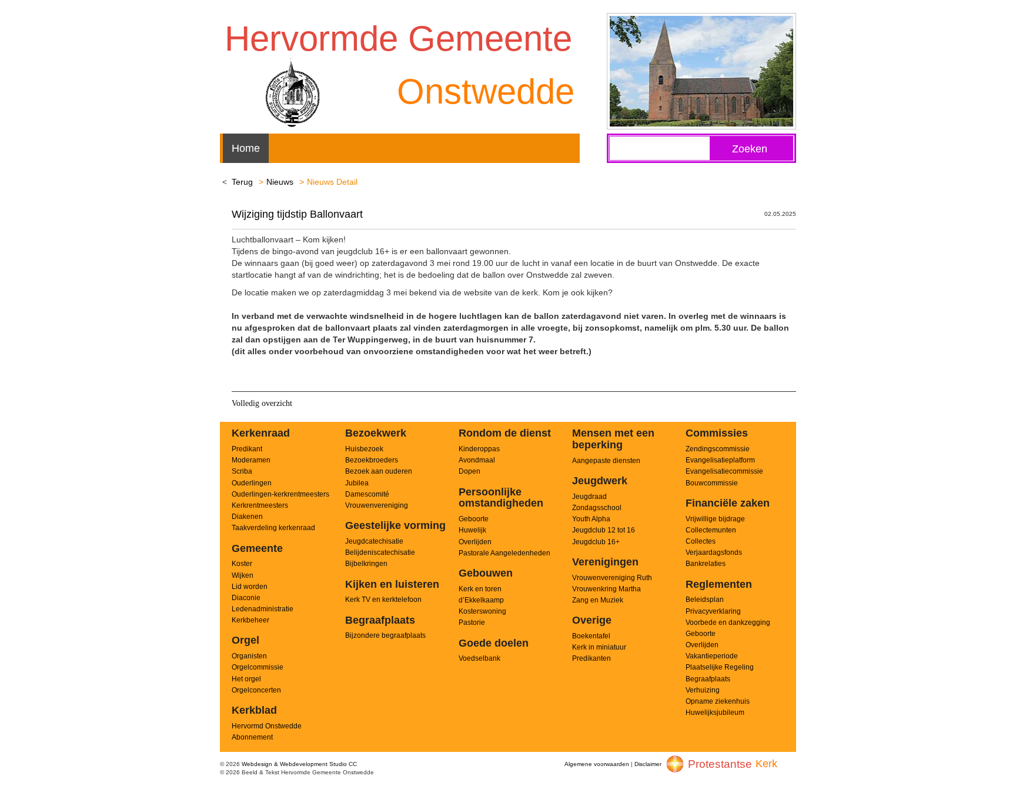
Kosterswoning (482, 611)
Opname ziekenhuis (718, 701)
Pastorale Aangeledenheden (504, 553)
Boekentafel (591, 636)
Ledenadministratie (262, 609)
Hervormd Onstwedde (267, 726)
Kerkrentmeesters (260, 505)
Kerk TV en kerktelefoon (383, 599)
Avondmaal (477, 460)
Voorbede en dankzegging (728, 622)
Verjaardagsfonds (714, 552)
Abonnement (252, 737)
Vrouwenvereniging (376, 505)
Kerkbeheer (250, 620)
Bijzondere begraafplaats (385, 635)
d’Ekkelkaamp (481, 600)
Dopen (469, 471)
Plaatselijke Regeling (720, 667)
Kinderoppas (479, 449)
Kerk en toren (480, 589)
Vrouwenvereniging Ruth (612, 578)
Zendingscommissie (718, 449)
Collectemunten (711, 530)
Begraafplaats (708, 679)
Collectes (701, 541)
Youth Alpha (591, 519)
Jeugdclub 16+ (596, 542)
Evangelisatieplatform (720, 460)
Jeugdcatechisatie (374, 541)
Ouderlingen (252, 483)
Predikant (247, 449)
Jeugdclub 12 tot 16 (603, 530)
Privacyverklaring (713, 611)
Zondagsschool (596, 508)
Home (246, 148)
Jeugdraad (589, 496)
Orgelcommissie (257, 667)
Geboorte (474, 519)
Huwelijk (472, 530)
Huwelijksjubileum (715, 712)
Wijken (242, 575)
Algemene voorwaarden (596, 764)
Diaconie (246, 598)
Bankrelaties (706, 564)
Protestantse (720, 764)
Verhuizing (703, 690)
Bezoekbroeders (371, 460)
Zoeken (749, 149)
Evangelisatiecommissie (724, 471)
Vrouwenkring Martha (606, 589)
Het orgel (246, 679)
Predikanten (591, 658)
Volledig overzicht (262, 403)
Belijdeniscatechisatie (380, 552)
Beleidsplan (705, 599)
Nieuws (279, 182)
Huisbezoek (364, 449)
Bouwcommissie (712, 483)
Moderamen (251, 460)
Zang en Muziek (597, 600)
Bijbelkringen (366, 564)
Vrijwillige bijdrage (715, 519)
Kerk (766, 764)
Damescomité (367, 494)
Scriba (242, 471)
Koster (242, 564)
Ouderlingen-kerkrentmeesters (280, 494)
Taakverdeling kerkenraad (273, 528)
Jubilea (357, 483)
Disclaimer (647, 764)
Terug (242, 182)
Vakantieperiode (712, 656)
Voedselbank (479, 658)
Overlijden (475, 542)
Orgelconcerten (256, 690)
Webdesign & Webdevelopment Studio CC (299, 764)
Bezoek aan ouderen (378, 471)
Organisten (249, 656)
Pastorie (472, 622)
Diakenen (247, 516)
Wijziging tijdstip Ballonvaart (297, 214)
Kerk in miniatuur (599, 647)
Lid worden (250, 586)
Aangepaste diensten (606, 461)
